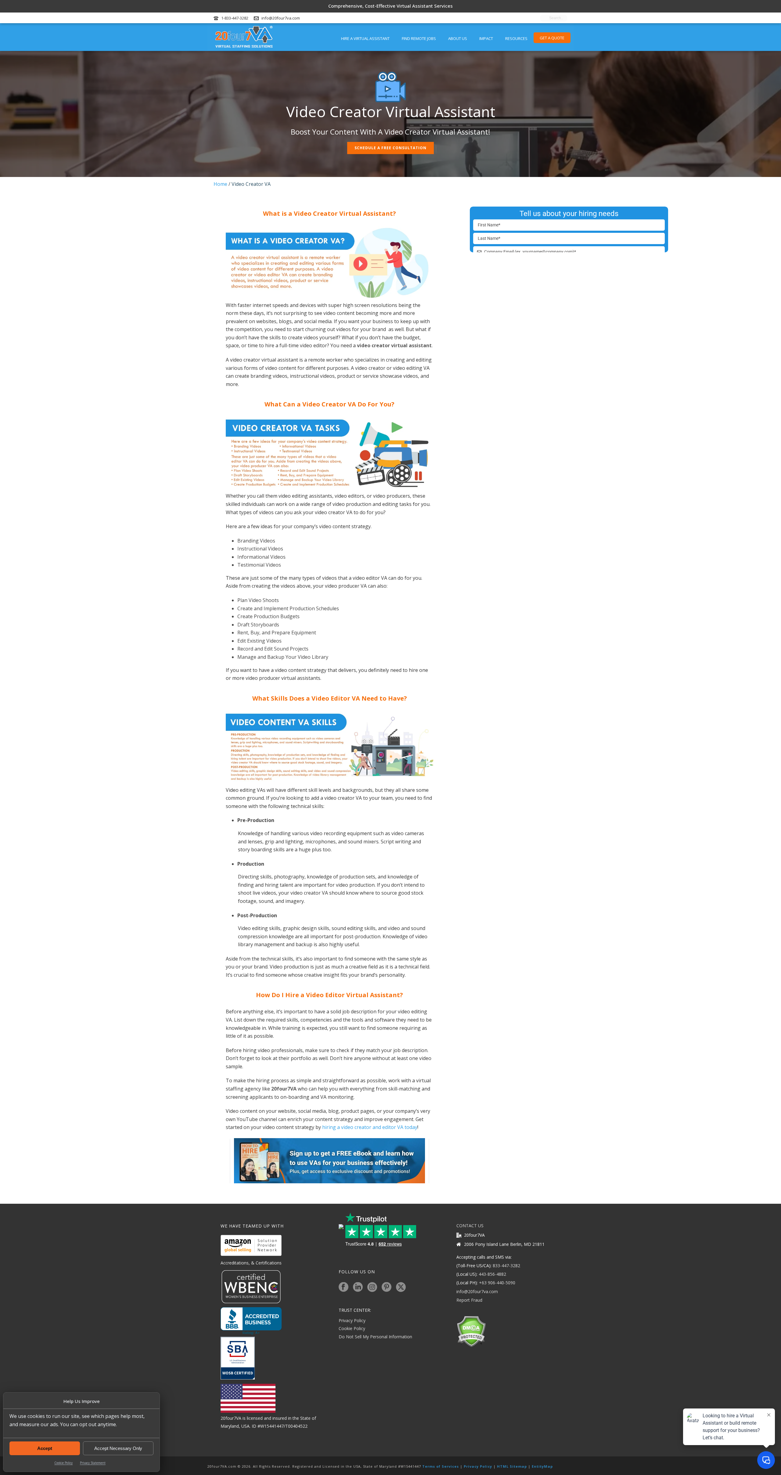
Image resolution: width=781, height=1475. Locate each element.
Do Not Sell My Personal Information (375, 1337)
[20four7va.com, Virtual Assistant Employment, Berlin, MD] (251, 1321)
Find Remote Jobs (419, 38)
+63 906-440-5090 (497, 1283)
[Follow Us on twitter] (401, 1287)
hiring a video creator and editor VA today (369, 1127)
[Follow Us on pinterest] (386, 1287)
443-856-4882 (492, 1274)
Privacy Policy (352, 1320)
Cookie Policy (63, 1463)
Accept (44, 1448)
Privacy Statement (93, 1463)
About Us (457, 38)
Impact (486, 38)
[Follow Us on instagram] (372, 1287)
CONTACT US (470, 1225)
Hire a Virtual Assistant (365, 38)
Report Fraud (469, 1300)
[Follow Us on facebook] (343, 1287)
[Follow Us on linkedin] (358, 1287)
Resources (516, 38)
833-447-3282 (506, 1265)
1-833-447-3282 (234, 18)
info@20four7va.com (280, 18)
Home (220, 184)
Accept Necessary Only (118, 1448)
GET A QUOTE (552, 38)
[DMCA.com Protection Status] (471, 1331)
